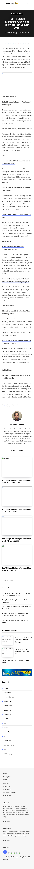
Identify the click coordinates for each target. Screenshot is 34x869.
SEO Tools (6, 780)
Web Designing (8, 754)
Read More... (6, 821)
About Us (6, 783)
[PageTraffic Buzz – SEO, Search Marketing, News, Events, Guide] (12, 3)
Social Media (7, 740)
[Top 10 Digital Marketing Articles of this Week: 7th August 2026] (17, 525)
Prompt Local (7, 795)
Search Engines (8, 732)
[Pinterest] (17, 42)
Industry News (8, 705)
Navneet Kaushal (12, 32)
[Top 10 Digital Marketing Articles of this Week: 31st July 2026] (17, 555)
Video (5, 749)
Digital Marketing (17, 13)
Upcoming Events (9, 745)
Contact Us (6, 786)
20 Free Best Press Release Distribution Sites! (22, 651)
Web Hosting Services (9, 792)
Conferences (7, 692)
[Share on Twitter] (12, 42)
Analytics (6, 688)
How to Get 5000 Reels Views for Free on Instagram (23, 639)
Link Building (7, 714)
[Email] (27, 42)
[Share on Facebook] (7, 42)
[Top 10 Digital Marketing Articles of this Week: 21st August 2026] (17, 467)
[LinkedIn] (22, 42)
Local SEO (6, 719)
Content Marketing (9, 697)
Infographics (7, 710)
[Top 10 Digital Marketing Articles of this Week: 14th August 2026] (17, 496)
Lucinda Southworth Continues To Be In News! (15, 662)
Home (5, 773)
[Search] (29, 3)
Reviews (6, 727)
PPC (5, 723)
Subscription (7, 789)
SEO (5, 736)
